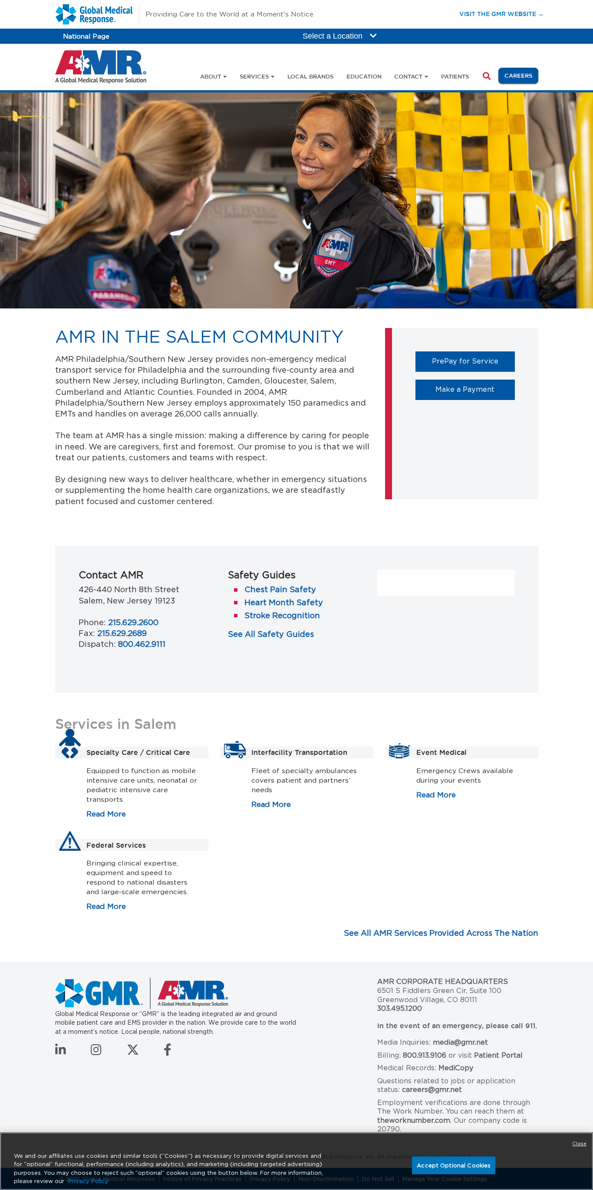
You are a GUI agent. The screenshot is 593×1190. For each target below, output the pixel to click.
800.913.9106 (424, 1055)
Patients (455, 76)
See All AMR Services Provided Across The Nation (441, 933)
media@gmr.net (460, 1042)
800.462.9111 (141, 644)
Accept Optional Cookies (454, 1165)
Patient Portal (498, 1055)
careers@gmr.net (432, 1089)
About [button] (210, 76)
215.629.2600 (133, 622)
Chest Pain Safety (280, 589)
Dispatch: (97, 644)
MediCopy (455, 1068)
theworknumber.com (413, 1120)
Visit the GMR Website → (501, 13)
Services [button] (254, 76)
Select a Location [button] (334, 36)
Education (364, 76)
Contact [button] (408, 76)
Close (579, 1144)
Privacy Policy (88, 1181)
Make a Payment (475, 388)
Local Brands (310, 76)
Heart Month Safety (283, 602)
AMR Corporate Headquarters (442, 981)
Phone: (92, 622)
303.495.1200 (399, 1008)
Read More (106, 814)
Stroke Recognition (282, 615)
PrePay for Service (473, 360)
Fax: (87, 633)
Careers (521, 75)
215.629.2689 (122, 633)
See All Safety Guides (271, 634)
